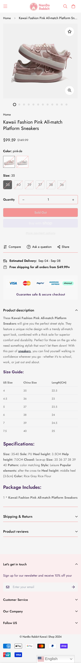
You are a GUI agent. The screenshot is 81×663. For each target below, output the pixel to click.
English (51, 659)
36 (62, 184)
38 (51, 184)
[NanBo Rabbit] (40, 6)
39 (29, 184)
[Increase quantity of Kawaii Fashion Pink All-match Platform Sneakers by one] (73, 199)
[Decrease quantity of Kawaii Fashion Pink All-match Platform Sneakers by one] (23, 199)
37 (40, 184)
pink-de (9, 162)
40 (18, 184)
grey (22, 162)
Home (7, 18)
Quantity (9, 199)
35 (8, 184)
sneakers (24, 351)
